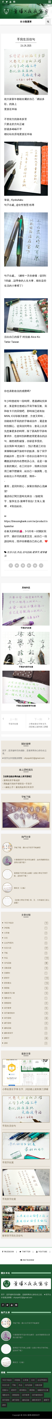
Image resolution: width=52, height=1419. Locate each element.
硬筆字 (35, 552)
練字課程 (7, 1023)
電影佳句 (7, 998)
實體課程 (7, 1003)
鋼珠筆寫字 (8, 1033)
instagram (28, 1260)
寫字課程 (7, 1018)
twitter (26, 1252)
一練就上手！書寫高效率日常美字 (19, 787)
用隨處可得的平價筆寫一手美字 (18, 784)
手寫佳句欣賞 (26, 628)
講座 (6, 1043)
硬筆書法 (7, 983)
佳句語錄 (27, 552)
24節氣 (7, 928)
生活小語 (11, 552)
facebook (9, 1252)
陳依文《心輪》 (20, 887)
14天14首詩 (9, 923)
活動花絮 (7, 968)
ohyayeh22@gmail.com (34, 758)
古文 (6, 938)
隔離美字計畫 (9, 993)
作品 (19, 552)
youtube (42, 1252)
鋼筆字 (6, 1038)
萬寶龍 (6, 988)
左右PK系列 (8, 943)
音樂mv (7, 973)
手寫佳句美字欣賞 (26, 667)
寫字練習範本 (9, 1013)
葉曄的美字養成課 (12, 780)
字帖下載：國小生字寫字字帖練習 (27, 847)
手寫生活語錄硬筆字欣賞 (26, 706)
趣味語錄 (7, 1028)
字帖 (6, 953)
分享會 (6, 933)
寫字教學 (7, 1008)
